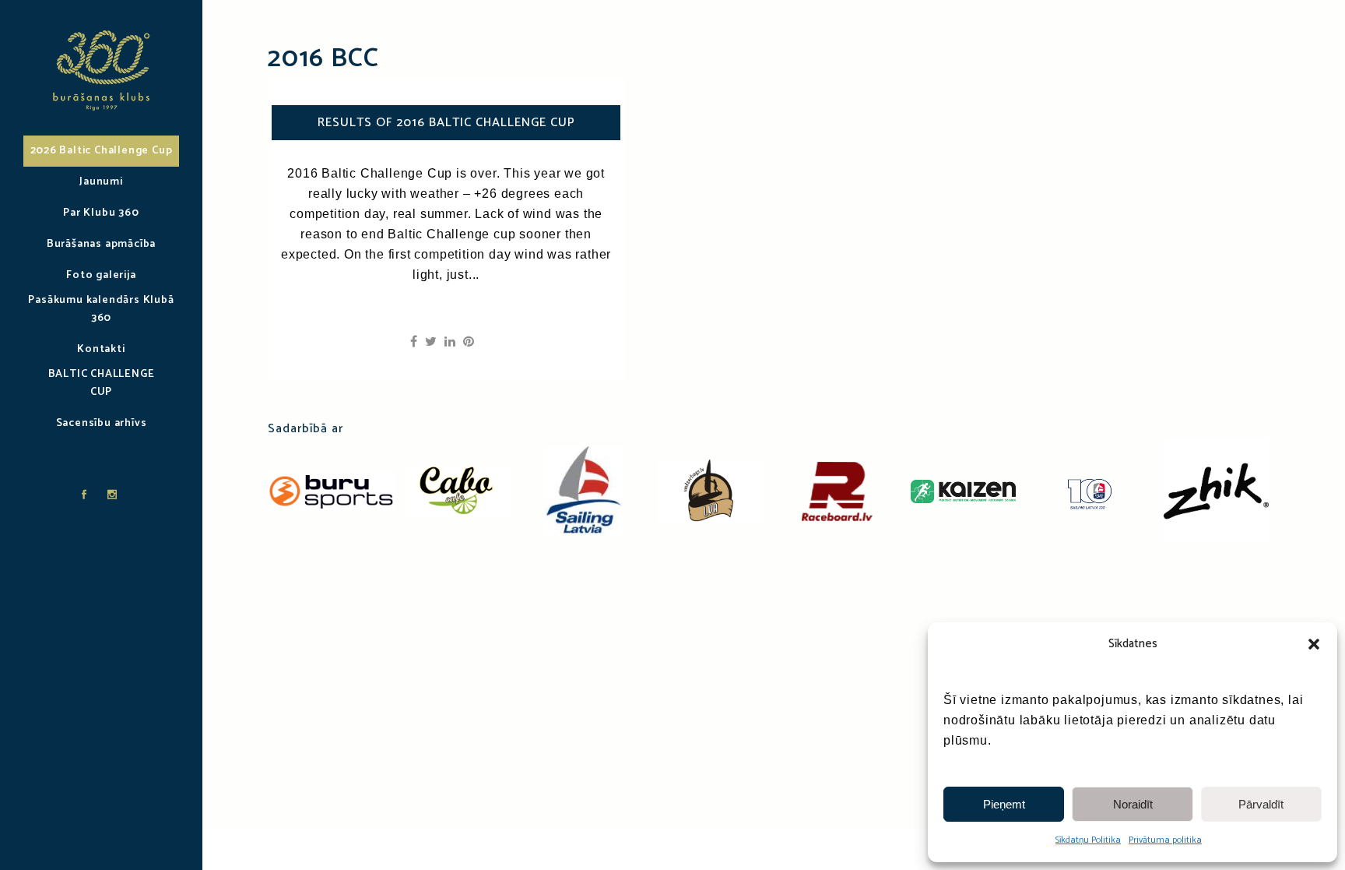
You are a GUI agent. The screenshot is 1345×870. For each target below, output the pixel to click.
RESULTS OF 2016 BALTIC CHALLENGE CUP (446, 122)
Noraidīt (1133, 804)
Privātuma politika (1165, 840)
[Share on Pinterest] (468, 342)
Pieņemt (1004, 804)
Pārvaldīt (1261, 804)
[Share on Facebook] (413, 342)
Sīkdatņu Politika (1088, 840)
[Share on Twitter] (431, 342)
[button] (1314, 644)
